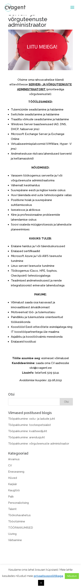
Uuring (12, 534)
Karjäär (12, 484)
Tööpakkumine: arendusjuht (26, 437)
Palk (11, 496)
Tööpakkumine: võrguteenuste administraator (38, 443)
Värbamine (15, 540)
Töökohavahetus (19, 515)
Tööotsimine (16, 521)
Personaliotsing (18, 502)
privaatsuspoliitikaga (48, 576)
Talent (12, 509)
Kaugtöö (14, 490)
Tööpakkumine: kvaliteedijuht (27, 431)
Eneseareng (16, 471)
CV (10, 465)
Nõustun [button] (72, 576)
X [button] (41, 582)
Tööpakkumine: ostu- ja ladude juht (31, 418)
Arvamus (14, 459)
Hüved (12, 478)
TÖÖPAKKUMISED (20, 527)
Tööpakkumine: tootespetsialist (29, 425)
